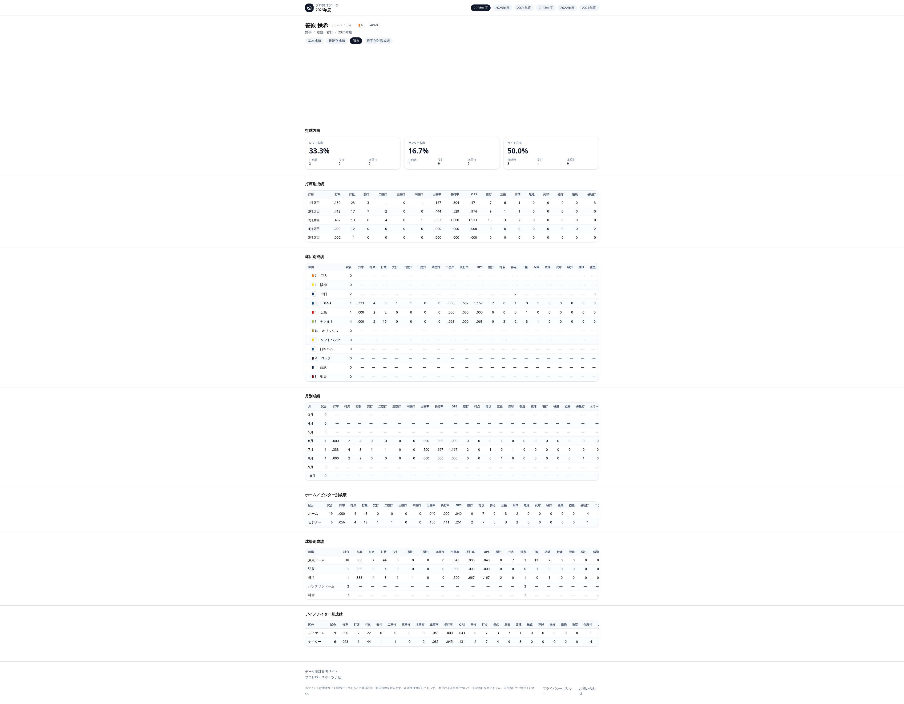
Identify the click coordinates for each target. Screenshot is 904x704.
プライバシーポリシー (557, 690)
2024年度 (524, 7)
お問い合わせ (587, 690)
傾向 (356, 40)
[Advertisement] (452, 91)
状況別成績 (337, 40)
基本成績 (314, 40)
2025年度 (502, 7)
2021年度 (589, 7)
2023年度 (546, 7)
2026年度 (481, 7)
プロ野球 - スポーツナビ (323, 677)
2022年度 (567, 7)
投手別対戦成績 (378, 40)
